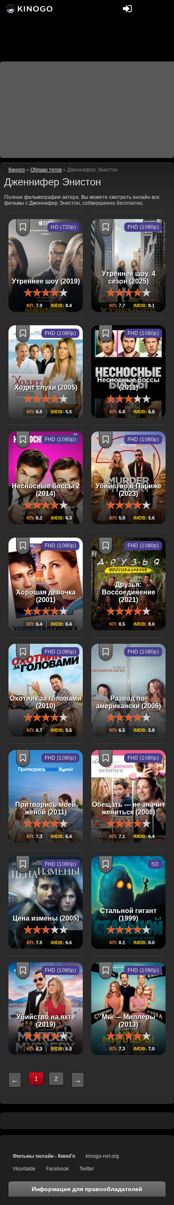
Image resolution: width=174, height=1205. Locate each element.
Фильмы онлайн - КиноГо (44, 1156)
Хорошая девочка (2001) (46, 596)
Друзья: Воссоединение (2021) (128, 592)
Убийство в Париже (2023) (128, 489)
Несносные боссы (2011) (128, 383)
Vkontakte (24, 1169)
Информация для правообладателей (87, 1189)
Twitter (86, 1169)
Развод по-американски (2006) (128, 702)
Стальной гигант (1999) (128, 914)
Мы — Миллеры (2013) (128, 1020)
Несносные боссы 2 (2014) (46, 489)
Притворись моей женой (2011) (45, 808)
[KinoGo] (28, 8)
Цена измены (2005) (46, 918)
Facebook (57, 1169)
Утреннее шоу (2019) (46, 281)
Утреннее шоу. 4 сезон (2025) (128, 277)
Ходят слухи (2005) (45, 387)
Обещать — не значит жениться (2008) (128, 808)
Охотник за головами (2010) (46, 702)
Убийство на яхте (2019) (45, 1020)
